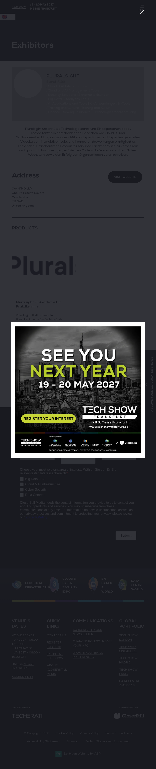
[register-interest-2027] (78, 452)
